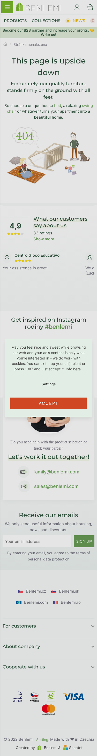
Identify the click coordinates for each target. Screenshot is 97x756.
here (77, 369)
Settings (48, 384)
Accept (48, 403)
